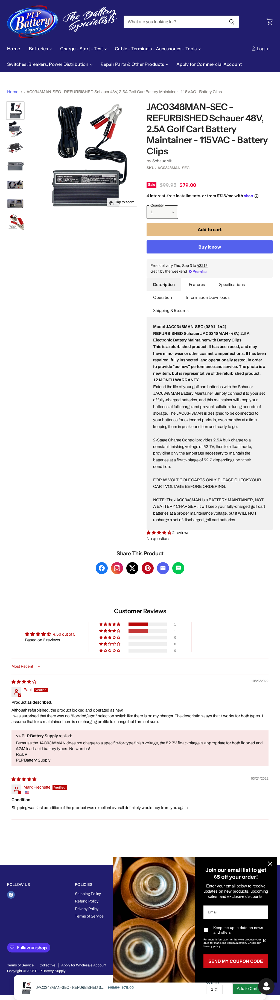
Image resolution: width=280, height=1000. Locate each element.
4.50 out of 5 (64, 634)
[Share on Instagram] (117, 568)
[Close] (270, 863)
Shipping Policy (88, 894)
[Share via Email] (163, 568)
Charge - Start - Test (82, 48)
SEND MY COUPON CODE (235, 961)
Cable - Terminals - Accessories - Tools (156, 48)
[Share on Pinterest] (148, 568)
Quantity (212, 982)
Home (13, 48)
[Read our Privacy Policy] (264, 940)
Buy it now (210, 247)
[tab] (164, 284)
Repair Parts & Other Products (133, 64)
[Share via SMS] (178, 568)
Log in (263, 48)
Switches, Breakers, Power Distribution (48, 64)
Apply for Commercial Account (209, 64)
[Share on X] (132, 568)
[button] (159, 532)
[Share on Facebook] (102, 568)
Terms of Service (89, 916)
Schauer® (162, 160)
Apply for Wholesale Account (83, 965)
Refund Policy (86, 901)
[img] (23, 682)
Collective (47, 965)
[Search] (231, 22)
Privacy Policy (86, 909)
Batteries (39, 48)
